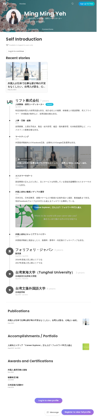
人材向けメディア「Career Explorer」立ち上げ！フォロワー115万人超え (49, 207)
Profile (10, 29)
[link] (53, 157)
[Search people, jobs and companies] (72, 3)
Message (54, 412)
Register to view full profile (78, 412)
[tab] (10, 29)
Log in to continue (16, 51)
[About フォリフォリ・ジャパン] (9, 251)
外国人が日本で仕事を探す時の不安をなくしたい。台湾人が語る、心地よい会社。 (52, 163)
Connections (47, 29)
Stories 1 (20, 29)
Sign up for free (86, 4)
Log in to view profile (48, 400)
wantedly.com (26, 159)
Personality (33, 29)
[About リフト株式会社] (9, 102)
